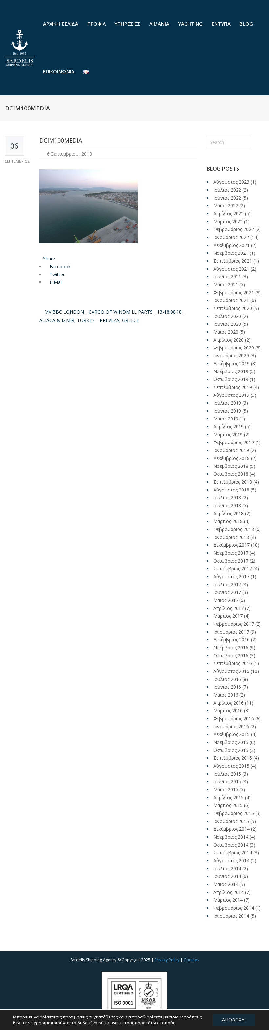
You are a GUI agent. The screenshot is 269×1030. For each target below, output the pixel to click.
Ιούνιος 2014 (227, 876)
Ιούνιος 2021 (227, 277)
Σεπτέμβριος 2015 (232, 758)
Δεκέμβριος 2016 (231, 639)
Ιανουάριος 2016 (231, 726)
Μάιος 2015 (225, 789)
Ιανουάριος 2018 (231, 537)
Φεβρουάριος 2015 (233, 813)
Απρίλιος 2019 (228, 426)
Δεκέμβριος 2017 (231, 545)
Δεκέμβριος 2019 (231, 363)
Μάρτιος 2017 (228, 616)
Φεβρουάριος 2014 (233, 908)
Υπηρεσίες (127, 23)
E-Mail (55, 282)
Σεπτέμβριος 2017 (232, 568)
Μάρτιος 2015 (228, 805)
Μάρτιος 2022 (228, 221)
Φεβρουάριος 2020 (233, 348)
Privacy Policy (167, 960)
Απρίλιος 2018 (228, 513)
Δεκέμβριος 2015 (231, 734)
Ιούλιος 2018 (227, 497)
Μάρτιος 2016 (228, 710)
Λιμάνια (159, 23)
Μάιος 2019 (225, 419)
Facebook (59, 266)
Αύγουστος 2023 (231, 182)
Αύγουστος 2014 (231, 860)
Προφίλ (96, 23)
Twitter (56, 274)
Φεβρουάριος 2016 (233, 718)
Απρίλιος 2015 (228, 797)
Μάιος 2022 (225, 206)
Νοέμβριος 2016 (230, 647)
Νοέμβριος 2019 (230, 371)
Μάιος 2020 (225, 332)
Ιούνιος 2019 (227, 411)
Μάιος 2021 (225, 284)
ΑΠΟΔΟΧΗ (233, 1020)
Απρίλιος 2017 (228, 608)
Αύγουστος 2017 (231, 576)
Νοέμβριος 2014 (230, 837)
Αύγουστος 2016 (231, 671)
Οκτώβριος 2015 (230, 750)
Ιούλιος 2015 (227, 774)
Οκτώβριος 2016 (230, 655)
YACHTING (190, 23)
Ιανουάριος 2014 (231, 916)
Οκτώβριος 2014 (230, 845)
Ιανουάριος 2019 (231, 450)
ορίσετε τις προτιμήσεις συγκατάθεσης (79, 1017)
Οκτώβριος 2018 (230, 474)
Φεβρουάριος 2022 (233, 229)
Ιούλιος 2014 (227, 868)
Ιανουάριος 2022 (231, 237)
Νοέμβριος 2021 (230, 253)
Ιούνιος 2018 (227, 505)
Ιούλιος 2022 (227, 190)
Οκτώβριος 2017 (230, 561)
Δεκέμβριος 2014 (231, 829)
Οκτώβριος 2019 (230, 379)
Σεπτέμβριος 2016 (232, 663)
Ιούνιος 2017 (227, 592)
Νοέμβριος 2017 (230, 553)
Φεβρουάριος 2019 (233, 442)
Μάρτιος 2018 (228, 521)
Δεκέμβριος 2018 (231, 458)
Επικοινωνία (58, 71)
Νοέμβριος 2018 (230, 466)
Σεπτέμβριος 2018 (232, 482)
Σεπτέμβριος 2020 (232, 308)
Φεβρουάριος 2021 (233, 292)
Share (49, 258)
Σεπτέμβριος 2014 (232, 853)
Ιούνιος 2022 (227, 198)
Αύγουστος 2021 (231, 269)
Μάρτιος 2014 (228, 900)
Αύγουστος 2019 (231, 395)
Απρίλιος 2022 (228, 213)
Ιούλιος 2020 (227, 316)
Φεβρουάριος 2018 (233, 529)
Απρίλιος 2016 (228, 703)
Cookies (191, 960)
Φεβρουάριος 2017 (233, 624)
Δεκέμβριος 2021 (231, 245)
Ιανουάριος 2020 (231, 355)
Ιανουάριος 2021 (231, 300)
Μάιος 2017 (225, 600)
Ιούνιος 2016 (227, 687)
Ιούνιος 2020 (227, 324)
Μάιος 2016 (225, 695)
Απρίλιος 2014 (228, 892)
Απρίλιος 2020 (228, 340)
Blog (246, 23)
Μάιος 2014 (225, 884)
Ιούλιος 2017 (227, 584)
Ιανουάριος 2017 (231, 632)
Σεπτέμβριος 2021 (232, 261)
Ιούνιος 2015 (227, 781)
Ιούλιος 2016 (227, 679)
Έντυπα (221, 23)
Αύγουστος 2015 (231, 766)
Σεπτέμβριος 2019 (232, 387)
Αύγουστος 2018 (231, 490)
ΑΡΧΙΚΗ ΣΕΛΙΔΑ (60, 23)
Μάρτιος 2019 (228, 434)
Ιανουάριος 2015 (231, 821)
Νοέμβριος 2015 (230, 742)
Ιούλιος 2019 (227, 403)
